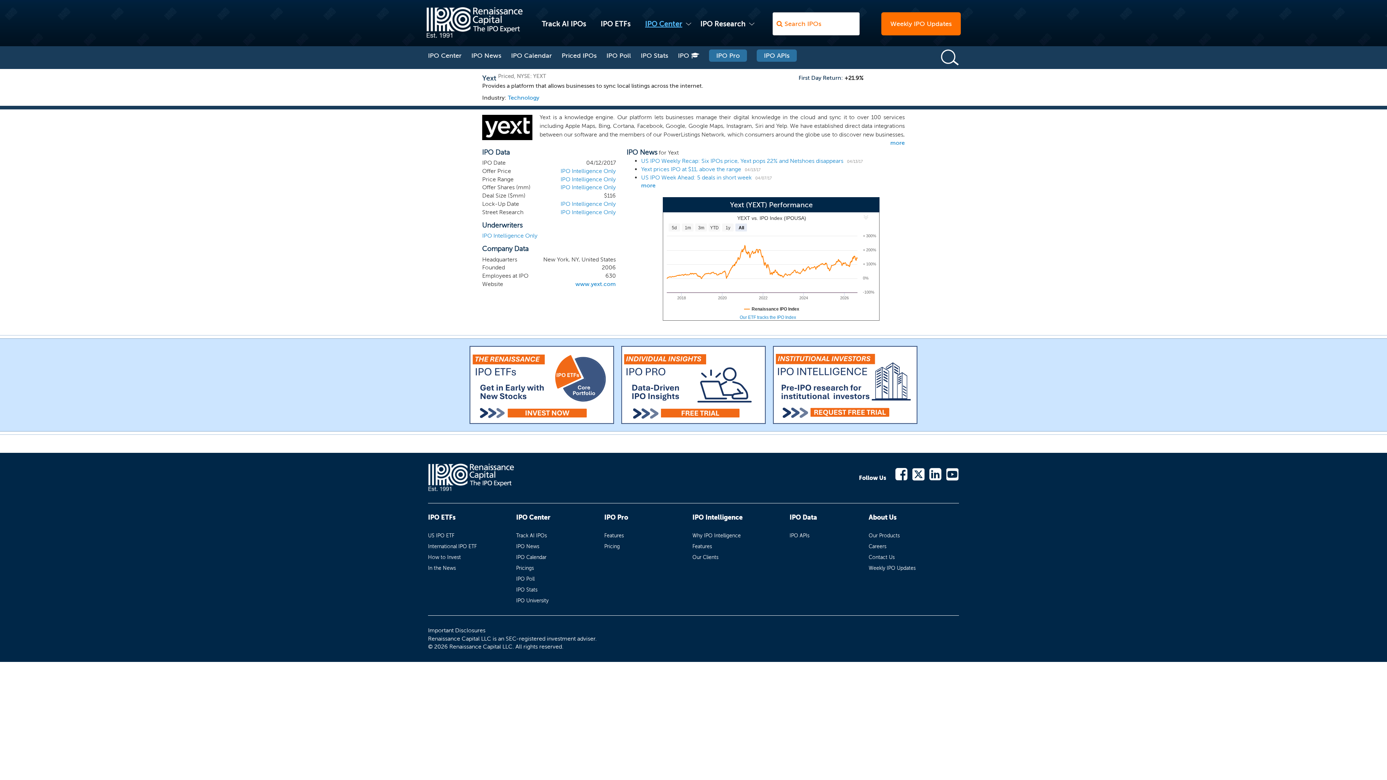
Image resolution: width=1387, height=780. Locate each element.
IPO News (486, 56)
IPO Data (803, 517)
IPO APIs (777, 56)
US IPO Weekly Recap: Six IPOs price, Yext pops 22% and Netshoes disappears (742, 160)
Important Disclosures (456, 630)
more (897, 142)
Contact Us (882, 557)
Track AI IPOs (564, 24)
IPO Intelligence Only (588, 171)
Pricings (525, 568)
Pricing (612, 546)
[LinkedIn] (935, 473)
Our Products (884, 536)
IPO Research (723, 24)
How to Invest (444, 557)
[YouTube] (952, 473)
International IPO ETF (452, 546)
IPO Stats (654, 56)
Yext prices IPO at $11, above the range (691, 169)
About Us (882, 517)
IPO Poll (618, 56)
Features (614, 536)
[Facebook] (901, 473)
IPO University (532, 601)
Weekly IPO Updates (921, 24)
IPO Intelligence (717, 517)
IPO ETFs (616, 24)
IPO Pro (728, 56)
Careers (877, 546)
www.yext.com (595, 284)
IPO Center (663, 24)
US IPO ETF (441, 536)
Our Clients (705, 557)
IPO (684, 56)
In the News (442, 568)
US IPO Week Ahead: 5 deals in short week (696, 177)
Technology (523, 97)
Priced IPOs (579, 56)
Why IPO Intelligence (716, 536)
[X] (918, 473)
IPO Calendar (531, 56)
